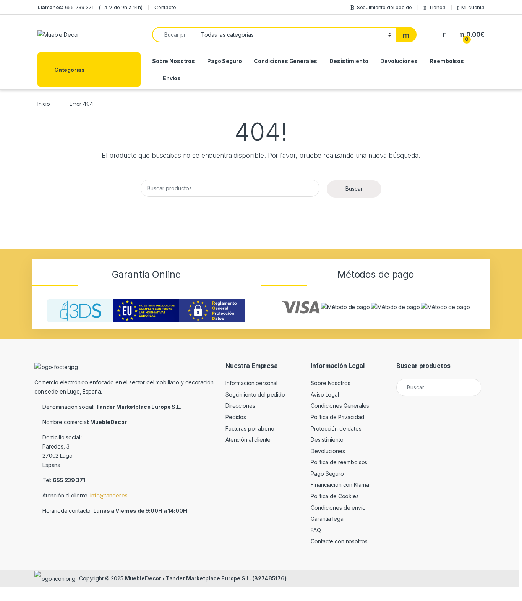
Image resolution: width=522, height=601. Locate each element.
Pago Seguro (224, 61)
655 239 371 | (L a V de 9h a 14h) (90, 7)
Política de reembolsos (339, 462)
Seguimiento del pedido (384, 7)
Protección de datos (336, 428)
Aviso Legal (325, 394)
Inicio (43, 103)
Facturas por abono (249, 428)
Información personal (251, 383)
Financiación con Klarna (340, 484)
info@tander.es (109, 495)
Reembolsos (447, 61)
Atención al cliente (248, 439)
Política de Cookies (334, 496)
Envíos (172, 78)
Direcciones (240, 405)
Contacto (165, 7)
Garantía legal (327, 518)
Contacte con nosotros (339, 541)
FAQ (316, 530)
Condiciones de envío (338, 507)
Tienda (437, 7)
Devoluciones (398, 61)
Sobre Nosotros (173, 61)
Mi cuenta (473, 7)
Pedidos (235, 417)
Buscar (354, 188)
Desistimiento (348, 61)
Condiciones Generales (285, 61)
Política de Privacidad (337, 417)
